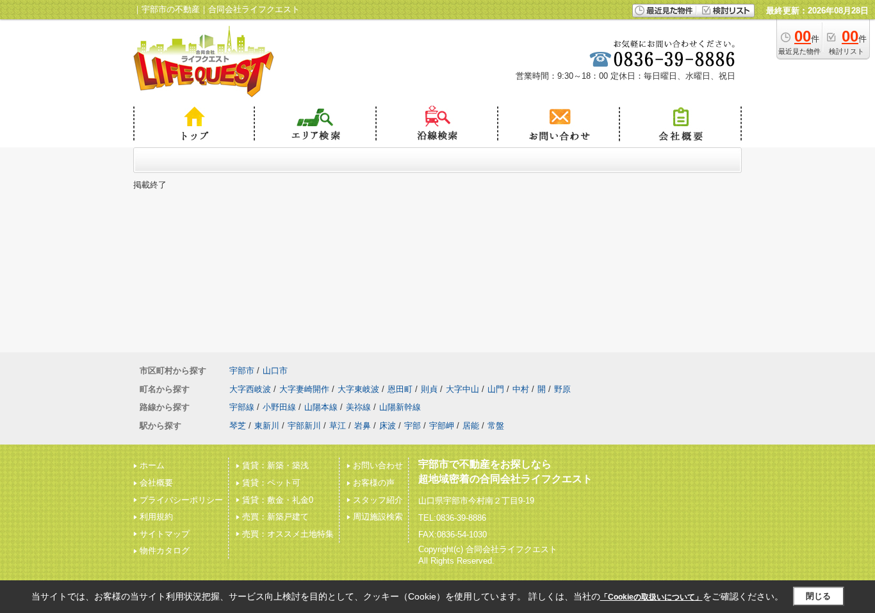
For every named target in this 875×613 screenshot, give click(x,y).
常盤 (495, 425)
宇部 (412, 425)
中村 (520, 389)
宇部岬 (441, 425)
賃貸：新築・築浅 (275, 465)
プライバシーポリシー (181, 500)
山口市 (275, 370)
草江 (337, 425)
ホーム (152, 465)
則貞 (429, 389)
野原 (562, 389)
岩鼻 (362, 425)
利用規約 (156, 516)
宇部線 (241, 407)
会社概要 (156, 482)
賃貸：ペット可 (271, 482)
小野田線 (279, 407)
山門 (495, 389)
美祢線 (358, 407)
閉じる (818, 596)
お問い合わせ (378, 465)
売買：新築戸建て (275, 516)
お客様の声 (374, 482)
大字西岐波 (250, 389)
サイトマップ (165, 534)
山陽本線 (321, 407)
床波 (387, 425)
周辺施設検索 (378, 516)
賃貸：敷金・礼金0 (277, 500)
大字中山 (462, 389)
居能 (470, 425)
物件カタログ (165, 550)
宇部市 (241, 370)
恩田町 (400, 389)
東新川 (266, 425)
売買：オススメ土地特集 (288, 534)
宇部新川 (304, 425)
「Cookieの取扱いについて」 (651, 597)
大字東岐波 (358, 389)
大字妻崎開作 (304, 389)
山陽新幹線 (400, 407)
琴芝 (237, 425)
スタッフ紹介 (378, 500)
